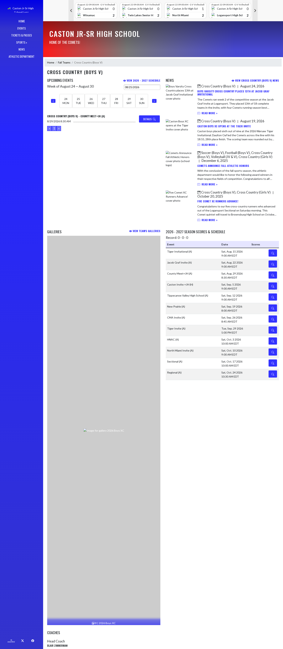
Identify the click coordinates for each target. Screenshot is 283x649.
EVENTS (21, 28)
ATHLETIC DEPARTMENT (21, 56)
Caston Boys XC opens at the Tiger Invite (224, 126)
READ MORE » (209, 113)
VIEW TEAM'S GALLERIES (146, 231)
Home (50, 62)
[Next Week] (154, 101)
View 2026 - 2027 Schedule (143, 80)
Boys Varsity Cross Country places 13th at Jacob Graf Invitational (233, 92)
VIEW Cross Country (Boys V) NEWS (256, 80)
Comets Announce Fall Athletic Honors (223, 166)
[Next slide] (255, 10)
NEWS (21, 49)
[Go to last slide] (71, 10)
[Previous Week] (53, 101)
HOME (21, 21)
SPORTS (20, 42)
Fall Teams (64, 62)
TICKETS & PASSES (21, 35)
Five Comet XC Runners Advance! (217, 201)
